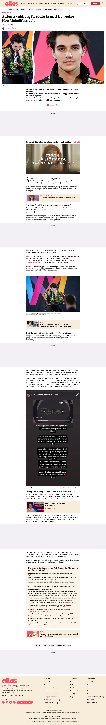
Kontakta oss (92, 682)
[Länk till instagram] (7, 702)
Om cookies (48, 691)
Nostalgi (38, 9)
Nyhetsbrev (48, 682)
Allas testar (57, 9)
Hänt (33, 712)
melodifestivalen (49, 645)
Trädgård (30, 3)
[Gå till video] (77, 142)
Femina (49, 712)
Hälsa (72, 685)
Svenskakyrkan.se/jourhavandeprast (39, 611)
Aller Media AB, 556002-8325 (44, 723)
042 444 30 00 (47, 721)
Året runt (90, 700)
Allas (89, 691)
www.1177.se (62, 607)
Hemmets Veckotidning (95, 697)
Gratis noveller (47, 9)
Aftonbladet (49, 494)
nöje (3, 24)
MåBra (54, 712)
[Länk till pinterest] (14, 702)
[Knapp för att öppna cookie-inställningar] (102, 3)
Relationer (39, 3)
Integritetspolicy (50, 697)
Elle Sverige (28, 712)
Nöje (72, 697)
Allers (89, 694)
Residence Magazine (75, 712)
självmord (38, 645)
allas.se (77, 721)
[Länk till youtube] (10, 702)
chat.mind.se (69, 602)
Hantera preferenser (51, 694)
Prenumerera (83, 3)
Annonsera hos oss (94, 685)
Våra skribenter (50, 688)
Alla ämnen (48, 685)
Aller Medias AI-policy (52, 700)
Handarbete (48, 3)
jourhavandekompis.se (68, 616)
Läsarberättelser (14, 9)
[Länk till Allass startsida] (11, 3)
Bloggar (61, 3)
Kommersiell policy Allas (53, 703)
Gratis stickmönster (27, 9)
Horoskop (69, 3)
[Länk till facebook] (3, 702)
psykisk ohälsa (6, 12)
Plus (75, 3)
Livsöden (23, 3)
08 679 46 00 (73, 723)
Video (55, 3)
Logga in (95, 3)
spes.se (49, 625)
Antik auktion (92, 703)
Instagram (67, 386)
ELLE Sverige (33, 718)
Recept (59, 712)
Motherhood (65, 712)
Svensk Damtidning (41, 712)
